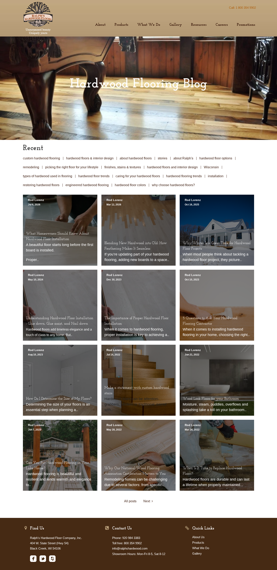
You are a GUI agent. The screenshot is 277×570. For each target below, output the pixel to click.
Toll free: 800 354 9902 (127, 543)
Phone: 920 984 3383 (126, 538)
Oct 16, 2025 (192, 204)
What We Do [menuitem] (148, 25)
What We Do (200, 548)
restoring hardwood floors (41, 185)
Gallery (197, 553)
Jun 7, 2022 (34, 429)
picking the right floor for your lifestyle (71, 167)
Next (147, 501)
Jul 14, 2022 (113, 354)
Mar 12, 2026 (113, 204)
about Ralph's (183, 158)
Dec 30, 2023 (113, 279)
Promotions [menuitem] (246, 25)
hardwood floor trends (94, 176)
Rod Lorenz (36, 200)
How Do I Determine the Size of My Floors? (58, 399)
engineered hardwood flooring (87, 185)
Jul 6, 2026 (34, 204)
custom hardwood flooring (41, 158)
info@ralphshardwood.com (130, 548)
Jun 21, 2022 (192, 354)
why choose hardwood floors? (173, 185)
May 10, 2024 (35, 279)
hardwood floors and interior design (172, 167)
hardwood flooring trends (184, 176)
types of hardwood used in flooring (47, 176)
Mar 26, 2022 (192, 429)
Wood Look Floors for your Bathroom (211, 399)
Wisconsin (211, 167)
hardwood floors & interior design (90, 158)
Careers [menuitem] (222, 25)
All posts (130, 501)
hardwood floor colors (130, 185)
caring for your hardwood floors (138, 176)
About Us (198, 537)
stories (162, 158)
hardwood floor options (215, 158)
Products (198, 542)
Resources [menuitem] (198, 25)
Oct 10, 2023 (192, 279)
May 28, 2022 (114, 429)
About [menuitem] (100, 25)
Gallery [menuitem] (175, 25)
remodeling (31, 167)
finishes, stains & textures (122, 167)
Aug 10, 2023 (35, 354)
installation (215, 176)
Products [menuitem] (121, 25)
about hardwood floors (136, 158)
